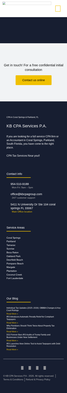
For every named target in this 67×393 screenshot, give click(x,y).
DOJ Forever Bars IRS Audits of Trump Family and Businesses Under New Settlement (28, 336)
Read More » (12, 314)
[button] (57, 9)
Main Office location (22, 211)
